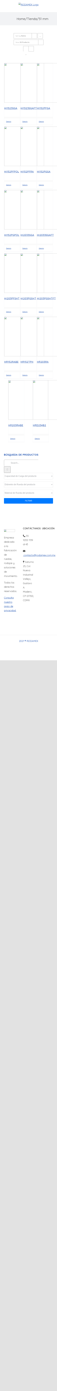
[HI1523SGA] (12, 83)
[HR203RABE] (16, 400)
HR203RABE (15, 425)
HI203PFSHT (12, 298)
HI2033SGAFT (45, 235)
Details (8, 121)
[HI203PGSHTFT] (45, 273)
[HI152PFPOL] (12, 147)
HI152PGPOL (11, 235)
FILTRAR (28, 501)
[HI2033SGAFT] (45, 210)
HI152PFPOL (11, 171)
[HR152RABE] (12, 337)
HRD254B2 (39, 425)
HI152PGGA (44, 171)
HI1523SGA (10, 108)
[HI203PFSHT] (12, 273)
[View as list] (25, 53)
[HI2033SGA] (28, 210)
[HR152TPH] (28, 337)
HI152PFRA (27, 171)
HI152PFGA (43, 108)
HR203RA (43, 361)
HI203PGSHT (28, 298)
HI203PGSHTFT (46, 298)
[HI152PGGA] (45, 147)
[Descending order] (40, 36)
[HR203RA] (45, 337)
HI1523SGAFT (29, 108)
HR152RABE (11, 361)
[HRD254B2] (41, 400)
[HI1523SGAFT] (28, 83)
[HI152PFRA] (28, 147)
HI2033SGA (27, 235)
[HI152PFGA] (45, 83)
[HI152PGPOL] (12, 210)
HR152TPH (27, 361)
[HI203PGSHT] (28, 273)
